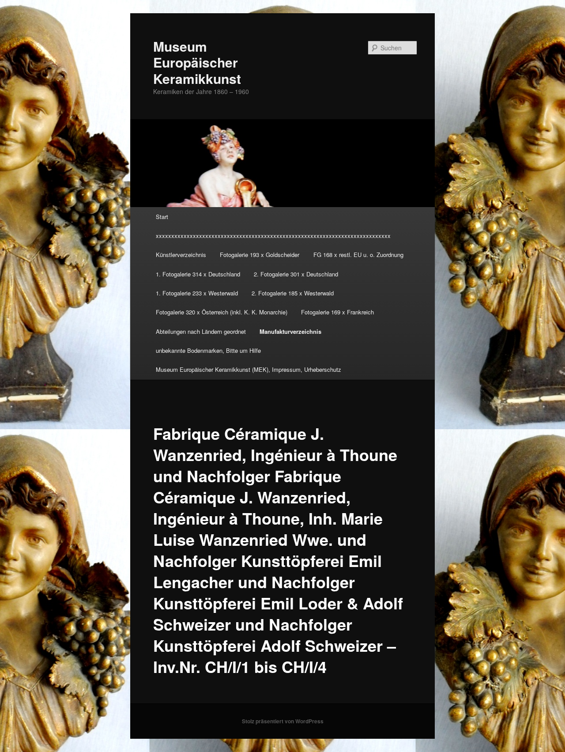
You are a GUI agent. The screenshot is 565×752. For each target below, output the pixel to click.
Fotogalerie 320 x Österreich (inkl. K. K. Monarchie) (221, 312)
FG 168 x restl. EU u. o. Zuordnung (358, 254)
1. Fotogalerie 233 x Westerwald (197, 293)
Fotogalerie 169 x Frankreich (337, 312)
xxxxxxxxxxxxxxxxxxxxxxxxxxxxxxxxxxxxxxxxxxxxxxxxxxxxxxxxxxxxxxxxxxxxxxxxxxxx (273, 235)
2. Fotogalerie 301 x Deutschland (296, 274)
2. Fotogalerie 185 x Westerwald (293, 293)
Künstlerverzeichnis (181, 254)
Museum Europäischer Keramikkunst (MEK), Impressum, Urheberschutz (248, 369)
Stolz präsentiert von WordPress (283, 721)
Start (162, 216)
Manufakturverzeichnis (290, 331)
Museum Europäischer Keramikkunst (197, 62)
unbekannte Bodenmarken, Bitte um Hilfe (208, 350)
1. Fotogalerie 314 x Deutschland (198, 274)
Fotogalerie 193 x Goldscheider (259, 254)
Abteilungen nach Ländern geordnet (201, 331)
